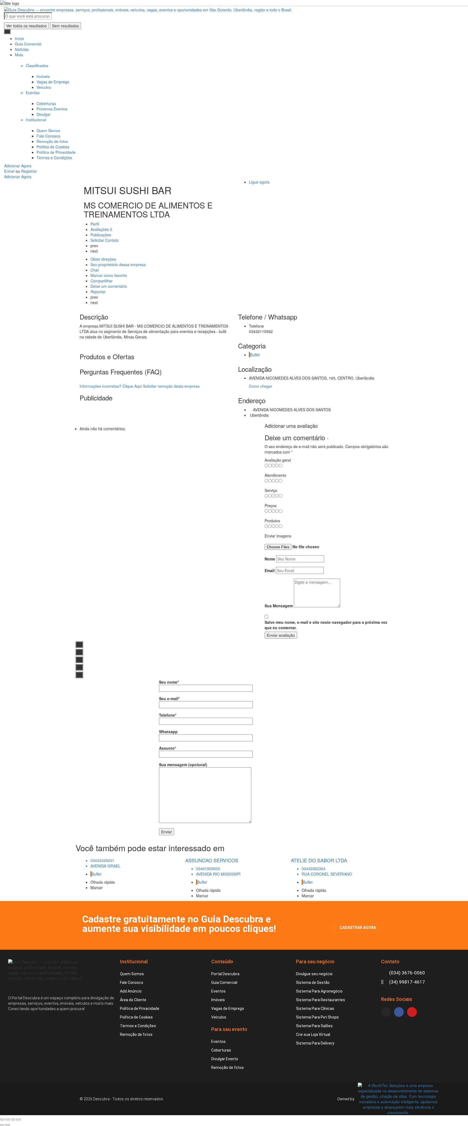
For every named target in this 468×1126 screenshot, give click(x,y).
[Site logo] (148, 9)
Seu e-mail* (169, 698)
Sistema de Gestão (313, 982)
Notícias (22, 49)
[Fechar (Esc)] (2, 1119)
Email (270, 570)
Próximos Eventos (52, 109)
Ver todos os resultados (26, 25)
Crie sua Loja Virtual (313, 1034)
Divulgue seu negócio (314, 974)
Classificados (37, 65)
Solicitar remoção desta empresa (171, 386)
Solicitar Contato (104, 240)
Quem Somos (48, 130)
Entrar (10, 171)
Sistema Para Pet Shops (317, 1017)
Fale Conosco (48, 136)
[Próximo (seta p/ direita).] (7, 1125)
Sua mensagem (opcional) (183, 764)
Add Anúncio (131, 991)
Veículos (44, 87)
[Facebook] (399, 1012)
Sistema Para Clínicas (315, 1008)
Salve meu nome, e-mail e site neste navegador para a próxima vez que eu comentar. (326, 624)
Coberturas (46, 103)
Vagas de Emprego (53, 81)
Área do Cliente (133, 1000)
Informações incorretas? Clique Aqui (111, 386)
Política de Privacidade (56, 152)
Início (19, 38)
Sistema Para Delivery (315, 1043)
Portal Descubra (225, 974)
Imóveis (43, 76)
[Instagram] (386, 1012)
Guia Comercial (28, 44)
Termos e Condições (54, 157)
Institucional (36, 119)
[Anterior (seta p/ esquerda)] (2, 1125)
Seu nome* (169, 682)
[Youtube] (412, 1012)
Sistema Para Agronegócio (319, 991)
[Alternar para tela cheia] (13, 1119)
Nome (270, 559)
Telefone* (167, 715)
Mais (19, 54)
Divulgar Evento (224, 1059)
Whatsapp (168, 731)
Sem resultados (65, 25)
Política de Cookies (53, 146)
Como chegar (260, 386)
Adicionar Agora (17, 165)
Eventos (33, 92)
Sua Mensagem (279, 605)
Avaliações (101, 229)
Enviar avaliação (281, 635)
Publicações (101, 234)
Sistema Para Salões (314, 1026)
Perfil (94, 224)
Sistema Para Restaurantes (320, 1000)
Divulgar (44, 114)
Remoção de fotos (52, 141)
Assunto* (167, 748)
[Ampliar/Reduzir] (18, 1119)
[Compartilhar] (7, 1119)
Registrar (29, 171)
